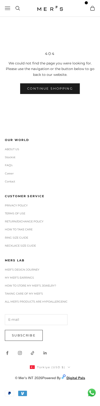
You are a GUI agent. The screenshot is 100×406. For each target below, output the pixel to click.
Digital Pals (76, 378)
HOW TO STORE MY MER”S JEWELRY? (30, 285)
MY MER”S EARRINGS (19, 277)
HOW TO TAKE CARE (19, 229)
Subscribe (24, 335)
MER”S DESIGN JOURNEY (22, 269)
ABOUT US (12, 149)
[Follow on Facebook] (7, 353)
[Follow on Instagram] (19, 353)
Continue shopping (50, 88)
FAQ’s (8, 165)
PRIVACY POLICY (16, 205)
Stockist (10, 157)
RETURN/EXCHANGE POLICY (24, 221)
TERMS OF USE (15, 213)
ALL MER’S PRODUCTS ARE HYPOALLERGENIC (36, 301)
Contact (10, 181)
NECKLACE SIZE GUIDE (20, 245)
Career (9, 173)
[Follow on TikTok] (32, 353)
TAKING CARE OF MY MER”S (24, 293)
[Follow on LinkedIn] (45, 353)
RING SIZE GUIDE (16, 237)
